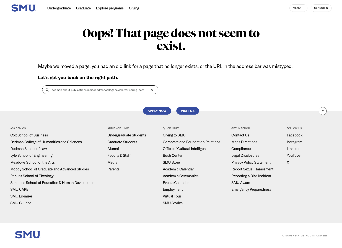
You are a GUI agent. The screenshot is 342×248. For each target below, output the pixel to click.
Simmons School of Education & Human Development (53, 182)
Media (112, 162)
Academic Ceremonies (180, 175)
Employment (173, 189)
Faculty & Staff (119, 155)
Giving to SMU (174, 135)
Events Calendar (176, 182)
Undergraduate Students (126, 135)
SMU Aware (240, 182)
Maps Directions (244, 141)
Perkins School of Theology (31, 175)
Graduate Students (122, 141)
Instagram (294, 141)
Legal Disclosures (245, 155)
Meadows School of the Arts (32, 162)
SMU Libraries (21, 196)
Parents (113, 169)
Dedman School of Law (28, 148)
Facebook (294, 135)
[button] (152, 90)
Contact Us (240, 135)
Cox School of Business (29, 135)
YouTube (293, 155)
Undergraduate (59, 8)
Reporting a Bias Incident (251, 175)
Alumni (113, 148)
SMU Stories (173, 202)
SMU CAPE (19, 189)
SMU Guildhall (21, 202)
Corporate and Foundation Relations (191, 141)
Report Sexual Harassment (252, 169)
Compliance (241, 148)
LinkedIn (293, 148)
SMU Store (171, 162)
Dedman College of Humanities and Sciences (46, 141)
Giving (134, 8)
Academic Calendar (178, 169)
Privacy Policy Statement (251, 162)
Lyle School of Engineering (31, 155)
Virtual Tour (172, 196)
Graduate (83, 8)
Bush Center (172, 155)
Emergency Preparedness (251, 189)
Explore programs (110, 8)
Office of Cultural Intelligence (186, 148)
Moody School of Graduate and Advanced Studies (49, 169)
